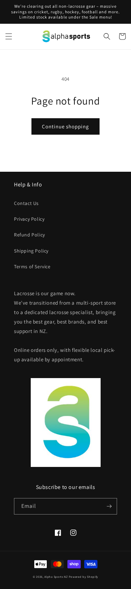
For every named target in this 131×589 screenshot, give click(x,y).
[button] (8, 36)
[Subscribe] (109, 506)
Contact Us (26, 203)
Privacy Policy (29, 219)
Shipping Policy (31, 251)
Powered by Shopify (84, 577)
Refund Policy (29, 235)
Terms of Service (32, 266)
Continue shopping (65, 126)
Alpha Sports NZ (56, 577)
